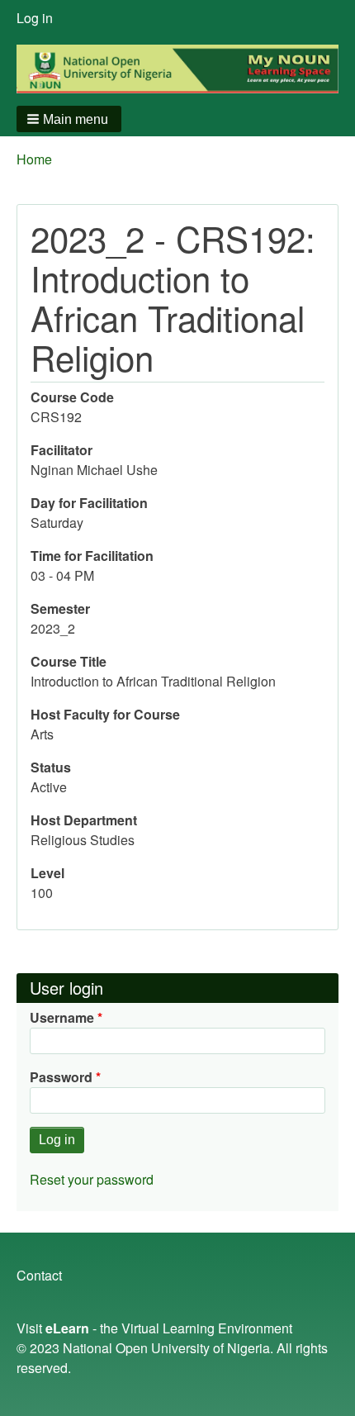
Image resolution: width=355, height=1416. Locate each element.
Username (62, 1017)
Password (61, 1076)
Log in (35, 17)
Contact (39, 1275)
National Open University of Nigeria (166, 1347)
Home (34, 159)
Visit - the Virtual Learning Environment (154, 1328)
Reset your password (92, 1179)
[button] (69, 119)
